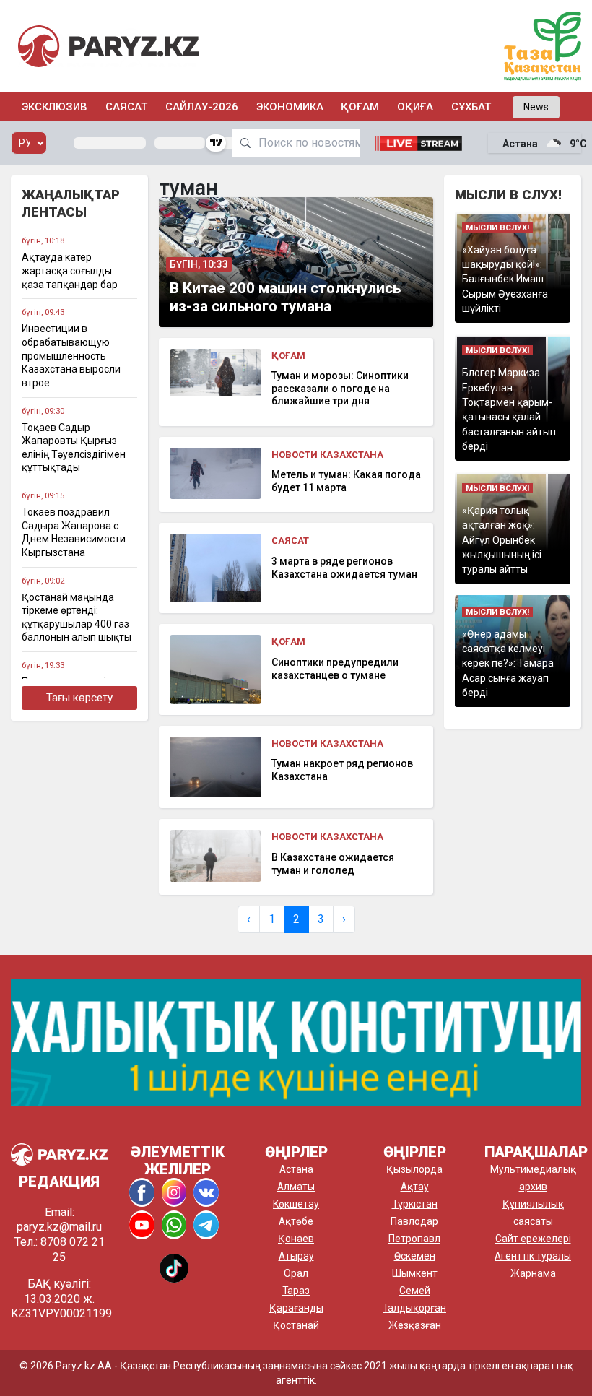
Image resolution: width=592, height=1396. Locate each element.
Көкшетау (296, 1204)
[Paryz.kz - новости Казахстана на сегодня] (108, 45)
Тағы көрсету (79, 697)
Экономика (289, 106)
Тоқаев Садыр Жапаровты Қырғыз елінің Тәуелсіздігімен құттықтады (74, 448)
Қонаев (296, 1238)
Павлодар (414, 1221)
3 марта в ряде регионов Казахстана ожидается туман (344, 567)
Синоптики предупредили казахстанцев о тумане (335, 668)
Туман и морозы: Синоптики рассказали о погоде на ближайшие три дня (340, 388)
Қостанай (296, 1325)
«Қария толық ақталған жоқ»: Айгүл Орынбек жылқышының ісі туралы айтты (501, 540)
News (536, 107)
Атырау (296, 1256)
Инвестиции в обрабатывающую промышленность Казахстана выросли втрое (71, 356)
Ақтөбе (296, 1221)
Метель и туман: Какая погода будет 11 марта (346, 481)
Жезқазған (414, 1325)
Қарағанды (296, 1308)
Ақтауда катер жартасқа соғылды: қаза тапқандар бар (70, 270)
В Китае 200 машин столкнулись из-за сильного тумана (285, 297)
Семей (414, 1290)
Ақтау (415, 1186)
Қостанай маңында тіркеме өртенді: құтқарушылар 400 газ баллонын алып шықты (76, 617)
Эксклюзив (54, 106)
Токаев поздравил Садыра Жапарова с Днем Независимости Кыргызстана (74, 532)
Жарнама (533, 1273)
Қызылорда (414, 1169)
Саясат (126, 106)
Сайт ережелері (533, 1238)
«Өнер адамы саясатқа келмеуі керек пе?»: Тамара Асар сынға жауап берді (508, 663)
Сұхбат (471, 106)
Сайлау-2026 (201, 106)
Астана (296, 1169)
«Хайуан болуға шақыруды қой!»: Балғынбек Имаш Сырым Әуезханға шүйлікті (505, 279)
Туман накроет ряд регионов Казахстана (342, 770)
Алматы (296, 1186)
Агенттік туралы (533, 1256)
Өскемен (414, 1256)
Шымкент (415, 1273)
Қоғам (360, 106)
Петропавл (414, 1238)
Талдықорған (414, 1308)
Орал (296, 1273)
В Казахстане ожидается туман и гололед (332, 863)
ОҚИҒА (415, 106)
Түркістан (415, 1204)
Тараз (296, 1290)
